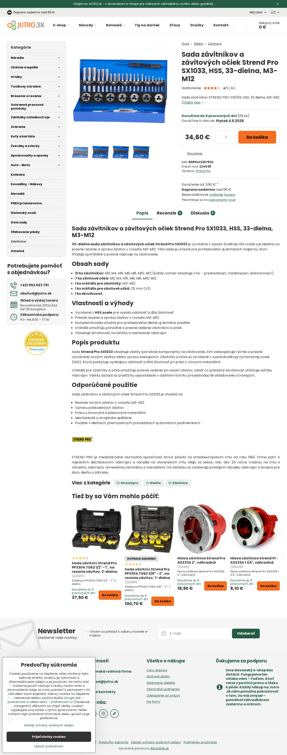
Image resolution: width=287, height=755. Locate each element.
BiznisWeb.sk (160, 748)
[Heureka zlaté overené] (36, 354)
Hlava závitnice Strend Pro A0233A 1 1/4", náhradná (254, 560)
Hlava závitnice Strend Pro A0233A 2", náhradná (201, 560)
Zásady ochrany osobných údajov (156, 742)
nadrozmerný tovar (222, 200)
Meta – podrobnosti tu (56, 702)
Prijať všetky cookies (49, 737)
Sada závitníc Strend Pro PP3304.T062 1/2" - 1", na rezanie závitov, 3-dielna (94, 567)
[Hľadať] (240, 25)
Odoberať (246, 633)
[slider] (212, 88)
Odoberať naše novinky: (58, 637)
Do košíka (257, 137)
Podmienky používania (200, 742)
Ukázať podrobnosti (48, 746)
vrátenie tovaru (222, 194)
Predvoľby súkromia (113, 742)
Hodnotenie (191, 88)
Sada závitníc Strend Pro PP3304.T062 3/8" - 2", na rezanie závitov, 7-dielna (147, 573)
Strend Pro (203, 171)
